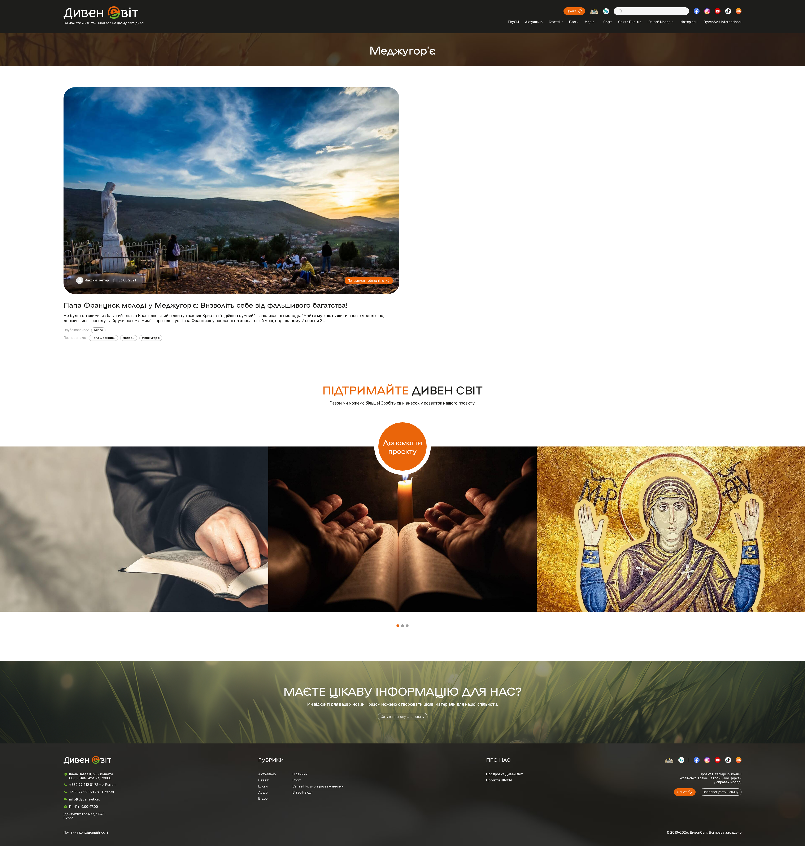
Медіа (589, 22)
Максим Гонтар (96, 280)
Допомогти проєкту (402, 446)
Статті (554, 22)
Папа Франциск (103, 338)
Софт (607, 22)
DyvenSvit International (722, 22)
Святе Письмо (629, 22)
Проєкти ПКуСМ (499, 780)
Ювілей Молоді (659, 22)
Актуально (534, 22)
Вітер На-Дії (302, 792)
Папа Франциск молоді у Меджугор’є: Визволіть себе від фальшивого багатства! (206, 304)
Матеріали (688, 22)
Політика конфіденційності (86, 832)
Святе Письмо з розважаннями (318, 786)
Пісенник (299, 774)
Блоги (574, 22)
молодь (128, 338)
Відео (262, 798)
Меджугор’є (151, 338)
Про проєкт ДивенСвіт (504, 774)
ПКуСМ (513, 22)
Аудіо (262, 792)
